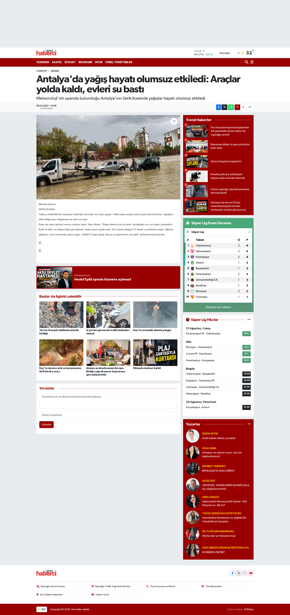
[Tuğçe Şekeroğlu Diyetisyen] (192, 517)
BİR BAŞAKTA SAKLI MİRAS (218, 470)
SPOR (98, 62)
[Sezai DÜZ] (192, 484)
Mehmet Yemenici (214, 466)
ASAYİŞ (57, 62)
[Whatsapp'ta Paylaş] (231, 107)
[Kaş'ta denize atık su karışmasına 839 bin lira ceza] (61, 352)
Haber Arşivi (102, 594)
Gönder (47, 424)
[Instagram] (245, 573)
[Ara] (247, 62)
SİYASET (70, 62)
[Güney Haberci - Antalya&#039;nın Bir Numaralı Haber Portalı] (49, 52)
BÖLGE (55, 71)
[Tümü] (249, 424)
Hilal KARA (209, 448)
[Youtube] (251, 573)
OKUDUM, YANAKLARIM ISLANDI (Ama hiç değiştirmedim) (225, 487)
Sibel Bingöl (211, 497)
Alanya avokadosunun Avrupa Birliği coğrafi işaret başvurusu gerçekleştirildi (105, 371)
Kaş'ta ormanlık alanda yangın (152, 330)
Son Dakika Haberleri (51, 594)
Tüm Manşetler (213, 586)
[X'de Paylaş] (224, 107)
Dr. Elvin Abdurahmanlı (218, 531)
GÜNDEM (42, 62)
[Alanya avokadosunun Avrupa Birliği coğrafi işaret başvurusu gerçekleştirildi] (108, 352)
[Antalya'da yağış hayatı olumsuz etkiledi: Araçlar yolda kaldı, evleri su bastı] (108, 157)
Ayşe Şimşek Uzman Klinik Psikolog (225, 547)
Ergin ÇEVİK (210, 433)
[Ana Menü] (251, 62)
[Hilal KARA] (192, 452)
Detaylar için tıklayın (218, 307)
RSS (43, 609)
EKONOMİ (85, 62)
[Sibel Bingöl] (192, 501)
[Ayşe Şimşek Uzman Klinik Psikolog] (192, 549)
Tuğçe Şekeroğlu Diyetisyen (221, 513)
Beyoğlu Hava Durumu (53, 586)
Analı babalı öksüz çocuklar (219, 438)
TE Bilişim (249, 609)
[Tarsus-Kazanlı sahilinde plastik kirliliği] (61, 314)
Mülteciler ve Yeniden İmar (219, 536)
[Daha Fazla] (237, 107)
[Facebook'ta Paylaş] (218, 107)
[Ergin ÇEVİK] (192, 435)
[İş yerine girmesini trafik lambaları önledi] (108, 314)
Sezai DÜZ (208, 481)
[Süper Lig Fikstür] (249, 319)
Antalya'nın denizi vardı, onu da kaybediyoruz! (222, 454)
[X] (238, 573)
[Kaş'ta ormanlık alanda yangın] (155, 314)
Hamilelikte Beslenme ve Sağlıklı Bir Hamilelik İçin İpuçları (224, 519)
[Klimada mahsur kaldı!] (155, 352)
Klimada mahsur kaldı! (147, 368)
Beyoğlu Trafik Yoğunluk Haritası (112, 586)
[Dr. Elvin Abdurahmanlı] (192, 533)
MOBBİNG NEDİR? (213, 552)
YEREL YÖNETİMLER (118, 62)
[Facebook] (232, 573)
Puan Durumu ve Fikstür (163, 586)
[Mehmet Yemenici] (192, 468)
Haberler (41, 71)
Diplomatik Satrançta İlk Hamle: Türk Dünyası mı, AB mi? (224, 503)
